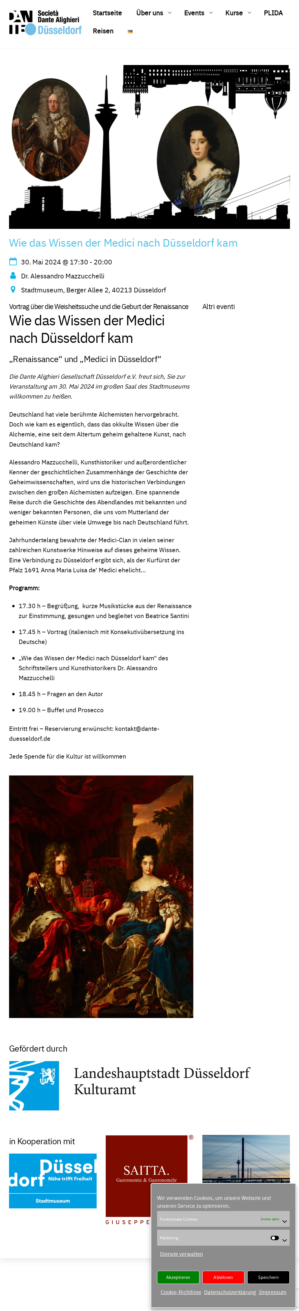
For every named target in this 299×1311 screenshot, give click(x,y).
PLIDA (273, 12)
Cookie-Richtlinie (181, 1292)
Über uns (149, 12)
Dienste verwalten (181, 1253)
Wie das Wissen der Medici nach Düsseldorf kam (123, 242)
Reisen (103, 30)
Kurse (234, 12)
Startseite (107, 12)
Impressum (272, 1292)
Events (194, 12)
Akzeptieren (178, 1277)
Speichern (268, 1277)
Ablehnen (223, 1277)
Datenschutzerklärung (230, 1292)
